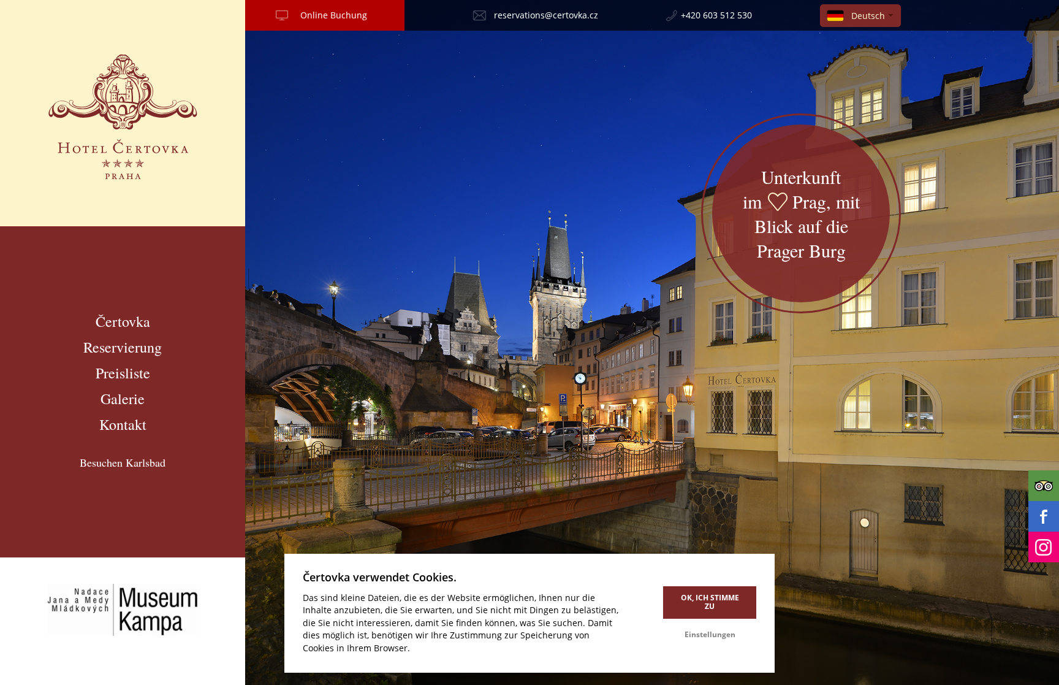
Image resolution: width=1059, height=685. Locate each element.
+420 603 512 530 (716, 15)
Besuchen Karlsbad (122, 462)
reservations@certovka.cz (546, 15)
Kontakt (122, 424)
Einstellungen (710, 634)
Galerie (123, 398)
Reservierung (122, 347)
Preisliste (123, 373)
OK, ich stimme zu (710, 601)
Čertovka (123, 321)
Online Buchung (333, 15)
